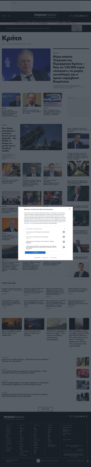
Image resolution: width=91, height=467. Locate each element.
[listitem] (45, 229)
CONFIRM (35, 252)
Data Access (45, 257)
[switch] (63, 232)
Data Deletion (37, 257)
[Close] (70, 209)
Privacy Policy (53, 257)
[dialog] (45, 233)
